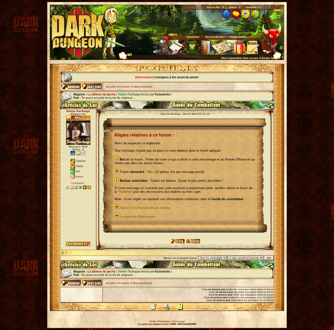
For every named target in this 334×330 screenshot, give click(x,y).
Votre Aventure (142, 86)
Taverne (125, 191)
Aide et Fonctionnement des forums (145, 208)
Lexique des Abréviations (137, 216)
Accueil (110, 86)
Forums (124, 86)
